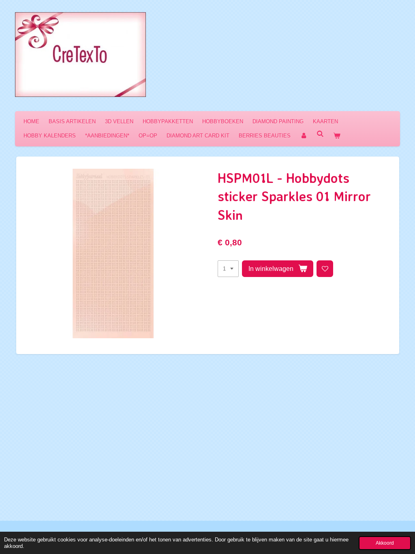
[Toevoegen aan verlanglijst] (325, 268)
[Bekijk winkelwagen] (336, 136)
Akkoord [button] (385, 542)
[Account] (303, 136)
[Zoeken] (320, 134)
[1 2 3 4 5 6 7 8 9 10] (228, 268)
